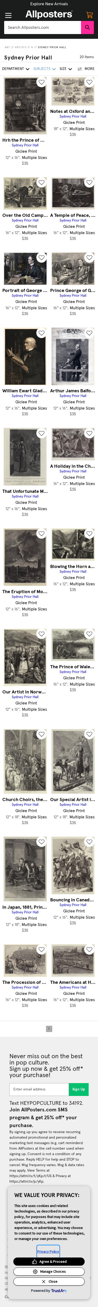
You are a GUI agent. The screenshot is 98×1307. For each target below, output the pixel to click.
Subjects (41, 69)
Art (7, 47)
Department (13, 69)
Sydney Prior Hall (52, 47)
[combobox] (42, 27)
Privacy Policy (48, 1251)
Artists (20, 47)
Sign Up (78, 1089)
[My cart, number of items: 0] (89, 14)
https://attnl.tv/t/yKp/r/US (30, 1176)
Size (63, 69)
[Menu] (8, 15)
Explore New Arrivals (49, 4)
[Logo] (49, 14)
